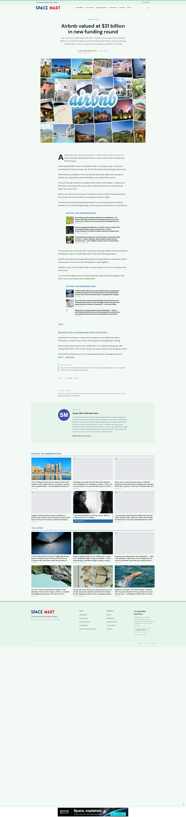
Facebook (70, 378)
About (129, 7)
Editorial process (103, 50)
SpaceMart (80, 7)
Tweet (60, 324)
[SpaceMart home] (48, 8)
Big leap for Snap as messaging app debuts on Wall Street (82, 332)
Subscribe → (141, 630)
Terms (147, 643)
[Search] (148, 8)
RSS (144, 634)
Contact (110, 629)
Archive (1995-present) (87, 629)
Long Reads (113, 7)
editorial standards (64, 395)
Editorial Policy (112, 622)
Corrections (111, 625)
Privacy (140, 643)
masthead (76, 395)
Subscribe (145, 2)
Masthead (110, 618)
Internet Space (101, 7)
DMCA (153, 643)
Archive (122, 7)
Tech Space (90, 7)
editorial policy (107, 432)
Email (76, 378)
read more (70, 357)
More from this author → (82, 435)
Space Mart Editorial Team (88, 51)
